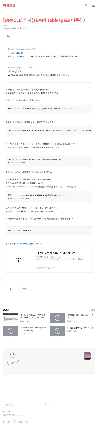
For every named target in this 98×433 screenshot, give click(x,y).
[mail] (26, 422)
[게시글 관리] (16, 289)
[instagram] (14, 422)
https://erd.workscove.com (19, 49)
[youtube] (20, 422)
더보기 (92, 309)
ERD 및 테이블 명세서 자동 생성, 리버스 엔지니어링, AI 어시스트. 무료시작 (42, 56)
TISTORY (6, 411)
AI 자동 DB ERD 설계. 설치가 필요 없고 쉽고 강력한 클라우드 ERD (39, 75)
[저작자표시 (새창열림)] (31, 289)
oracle (5, 25)
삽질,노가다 (11, 357)
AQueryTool (14, 71)
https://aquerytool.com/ (18, 67)
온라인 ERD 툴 (15, 52)
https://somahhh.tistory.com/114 (26, 243)
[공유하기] (13, 289)
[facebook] (3, 422)
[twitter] (8, 422)
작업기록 (9, 5)
